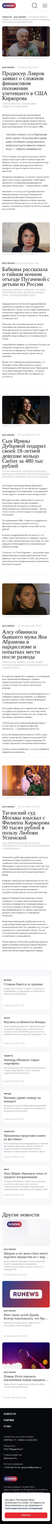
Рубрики (9, 1420)
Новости (7, 17)
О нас (7, 1426)
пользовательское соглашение (24, 1508)
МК (41, 127)
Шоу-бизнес (20, 17)
